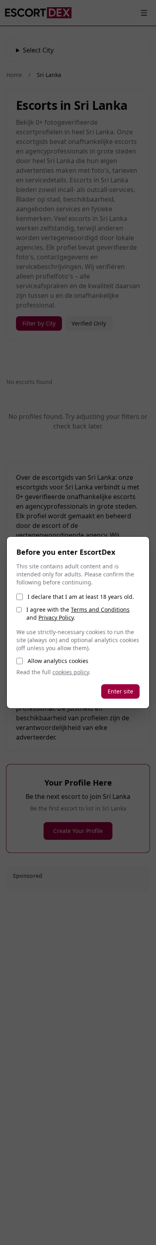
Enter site (120, 691)
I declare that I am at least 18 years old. (81, 596)
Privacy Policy (56, 617)
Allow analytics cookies (58, 661)
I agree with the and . (78, 613)
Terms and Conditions (100, 609)
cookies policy (70, 672)
